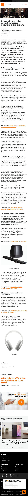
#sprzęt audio (4, 29)
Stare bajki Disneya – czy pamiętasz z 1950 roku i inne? (13, 126)
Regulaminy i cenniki (5, 460)
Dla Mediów (3, 470)
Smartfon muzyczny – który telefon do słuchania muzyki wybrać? (14, 311)
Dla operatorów (4, 467)
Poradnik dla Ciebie (7, 1)
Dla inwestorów (4, 468)
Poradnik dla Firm (17, 1)
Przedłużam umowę (5, 458)
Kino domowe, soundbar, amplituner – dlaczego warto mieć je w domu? (12, 208)
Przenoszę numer (5, 456)
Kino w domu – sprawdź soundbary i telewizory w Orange (11, 287)
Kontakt (17, 468)
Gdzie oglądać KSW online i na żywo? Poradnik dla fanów (13, 380)
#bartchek (4, 447)
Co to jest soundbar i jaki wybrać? (18, 241)
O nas (16, 467)
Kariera (16, 470)
